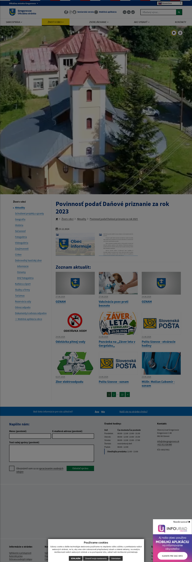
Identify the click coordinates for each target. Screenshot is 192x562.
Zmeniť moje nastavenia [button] (96, 558)
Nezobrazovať (180, 521)
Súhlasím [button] (75, 558)
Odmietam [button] (116, 558)
